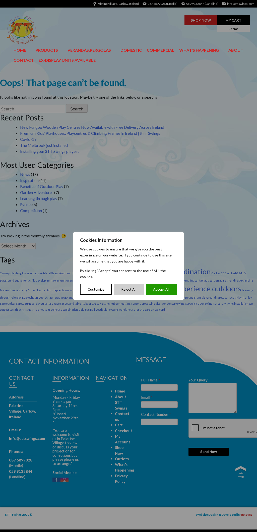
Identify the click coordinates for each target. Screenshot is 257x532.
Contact (24, 60)
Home (20, 50)
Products (47, 50)
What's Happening (199, 50)
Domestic (131, 50)
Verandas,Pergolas (89, 50)
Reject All (128, 289)
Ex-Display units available (67, 60)
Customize (96, 289)
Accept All (161, 289)
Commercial (160, 50)
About (235, 50)
